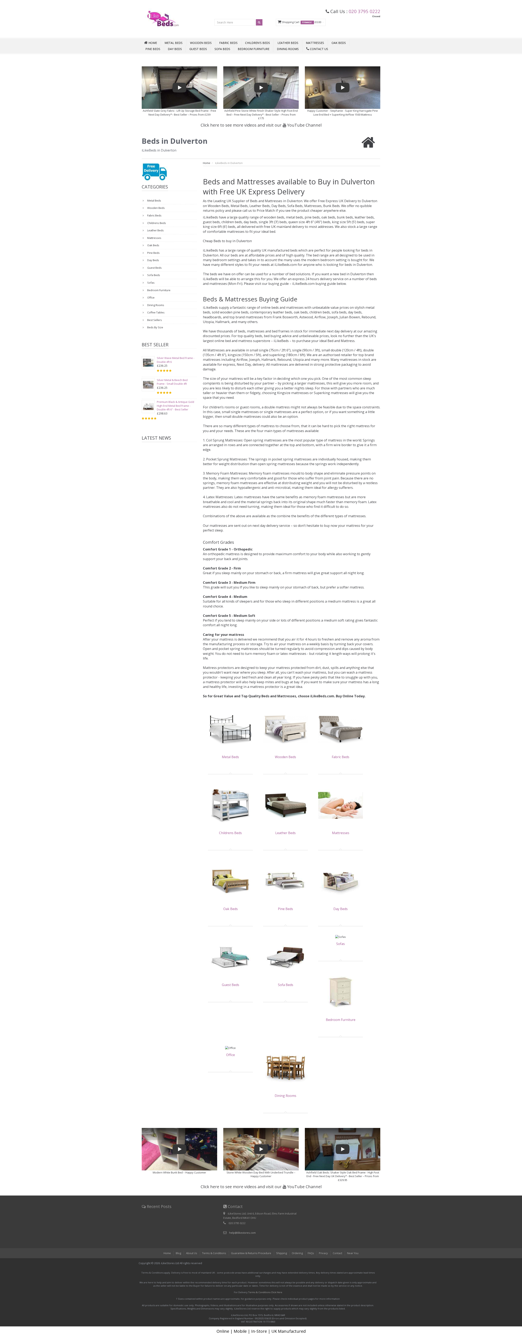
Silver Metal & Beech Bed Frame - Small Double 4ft (172, 382)
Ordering (297, 1253)
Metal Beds (173, 43)
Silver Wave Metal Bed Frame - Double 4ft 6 (175, 360)
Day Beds (175, 49)
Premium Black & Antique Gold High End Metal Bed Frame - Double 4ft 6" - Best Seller (175, 405)
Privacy (323, 1253)
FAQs (311, 1253)
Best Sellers (154, 320)
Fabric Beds (228, 43)
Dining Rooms (288, 49)
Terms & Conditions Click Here (265, 1292)
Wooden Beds (201, 43)
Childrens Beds (156, 223)
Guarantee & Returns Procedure (251, 1253)
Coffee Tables (156, 312)
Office (151, 297)
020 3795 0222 (364, 11)
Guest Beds (198, 49)
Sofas (151, 282)
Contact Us (318, 49)
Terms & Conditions (214, 1253)
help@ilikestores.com (242, 1233)
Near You (352, 1253)
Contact (337, 1253)
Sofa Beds (222, 49)
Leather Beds (288, 43)
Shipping (281, 1253)
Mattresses (315, 43)
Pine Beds (152, 49)
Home (206, 163)
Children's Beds (257, 43)
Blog (178, 1253)
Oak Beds (339, 43)
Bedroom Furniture (253, 49)
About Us (191, 1253)
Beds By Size (155, 327)
